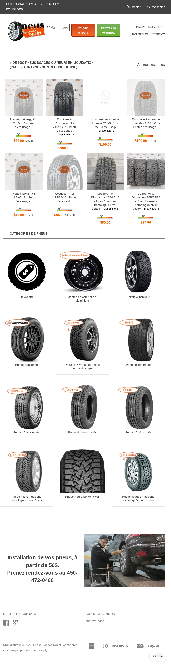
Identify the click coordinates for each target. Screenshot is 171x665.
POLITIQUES (140, 34)
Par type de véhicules (108, 30)
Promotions (145, 27)
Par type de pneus (83, 30)
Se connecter (156, 7)
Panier (136, 7)
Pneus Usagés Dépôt (47, 644)
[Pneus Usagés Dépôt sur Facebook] (6, 624)
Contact (158, 34)
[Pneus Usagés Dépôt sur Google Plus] (15, 624)
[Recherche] (48, 27)
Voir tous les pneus (151, 64)
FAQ (160, 27)
